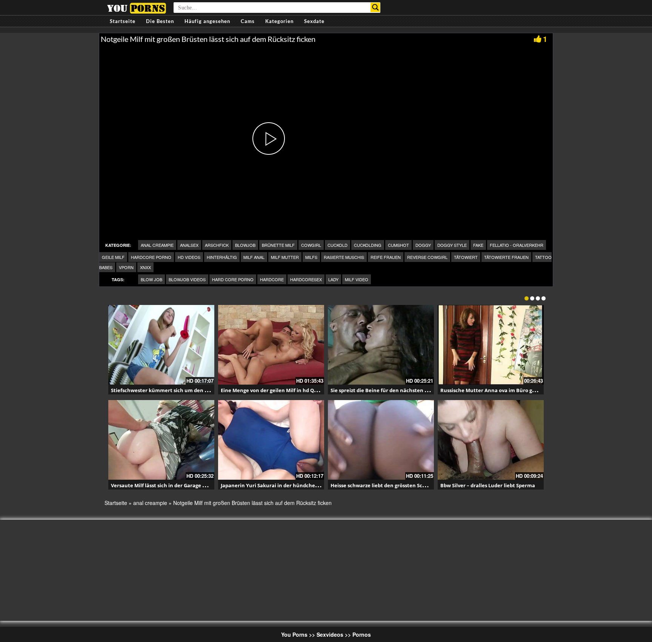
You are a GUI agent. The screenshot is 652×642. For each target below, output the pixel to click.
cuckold (338, 245)
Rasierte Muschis (344, 257)
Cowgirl (311, 245)
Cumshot (398, 245)
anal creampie (157, 245)
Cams (248, 21)
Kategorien (279, 21)
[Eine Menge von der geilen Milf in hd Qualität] (271, 345)
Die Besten (160, 21)
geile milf (113, 257)
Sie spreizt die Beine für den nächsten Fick (382, 390)
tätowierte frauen (506, 257)
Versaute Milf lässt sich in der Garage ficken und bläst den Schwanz (193, 485)
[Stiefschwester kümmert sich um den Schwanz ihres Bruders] (161, 345)
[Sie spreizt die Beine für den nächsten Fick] (381, 345)
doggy (423, 245)
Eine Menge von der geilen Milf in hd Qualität (276, 390)
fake (478, 245)
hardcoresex (306, 279)
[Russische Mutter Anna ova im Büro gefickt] (491, 345)
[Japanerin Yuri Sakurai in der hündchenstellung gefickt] (271, 440)
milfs (311, 257)
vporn (126, 267)
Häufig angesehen (207, 21)
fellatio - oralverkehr (516, 245)
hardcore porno (151, 257)
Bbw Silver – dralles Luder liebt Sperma (487, 485)
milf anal (253, 257)
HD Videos (189, 257)
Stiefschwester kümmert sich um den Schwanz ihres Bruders (185, 390)
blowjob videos (187, 279)
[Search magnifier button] (375, 7)
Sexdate (314, 21)
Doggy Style (452, 245)
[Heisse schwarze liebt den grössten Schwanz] (381, 440)
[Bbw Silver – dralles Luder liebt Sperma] (491, 440)
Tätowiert (466, 257)
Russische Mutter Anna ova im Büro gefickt (493, 390)
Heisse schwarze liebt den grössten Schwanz (384, 485)
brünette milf (278, 245)
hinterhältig (222, 257)
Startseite (122, 21)
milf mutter (285, 257)
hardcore (272, 279)
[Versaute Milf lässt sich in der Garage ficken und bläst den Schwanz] (161, 440)
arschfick (217, 245)
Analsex (189, 245)
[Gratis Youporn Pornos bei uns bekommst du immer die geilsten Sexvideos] (136, 7)
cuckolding (367, 245)
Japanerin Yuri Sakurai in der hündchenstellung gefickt (289, 485)
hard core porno (233, 279)
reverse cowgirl (427, 257)
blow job (151, 279)
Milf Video (356, 279)
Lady (333, 279)
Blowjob (245, 245)
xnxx (145, 267)
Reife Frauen (386, 257)
